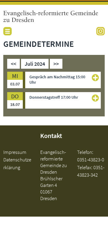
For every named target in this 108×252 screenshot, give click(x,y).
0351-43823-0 (90, 159)
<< (13, 63)
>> (56, 63)
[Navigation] (7, 31)
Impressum (14, 152)
